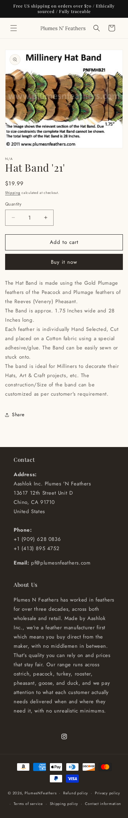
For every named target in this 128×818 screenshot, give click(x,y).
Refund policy (75, 793)
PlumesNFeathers (41, 793)
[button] (13, 28)
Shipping (12, 192)
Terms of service (28, 803)
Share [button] (18, 414)
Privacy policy (107, 793)
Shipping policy (64, 803)
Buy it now (64, 262)
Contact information (103, 803)
